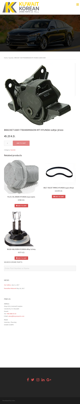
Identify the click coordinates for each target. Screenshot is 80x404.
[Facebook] (28, 380)
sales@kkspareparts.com (16, 316)
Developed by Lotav (8, 400)
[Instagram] (37, 380)
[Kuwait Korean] (20, 7)
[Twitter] (32, 380)
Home (6, 58)
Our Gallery (7, 285)
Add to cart (21, 143)
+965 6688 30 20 (11, 314)
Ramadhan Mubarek (10, 288)
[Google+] (49, 380)
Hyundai (11, 58)
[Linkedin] (42, 380)
